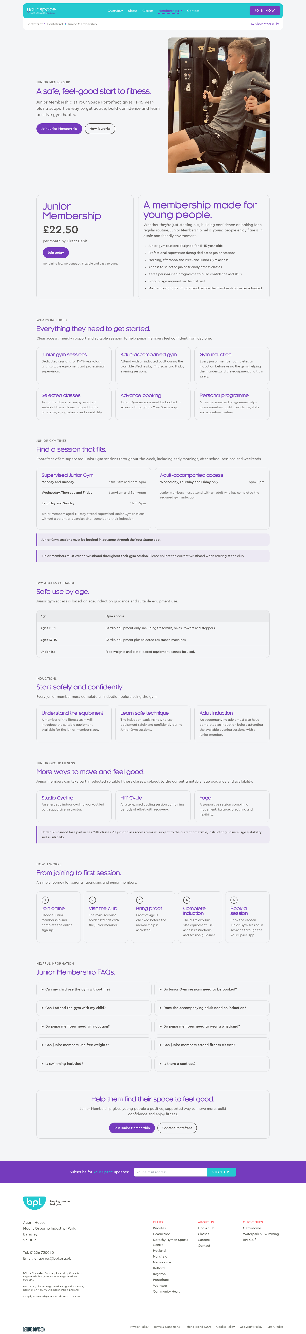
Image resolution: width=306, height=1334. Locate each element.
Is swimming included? (64, 1063)
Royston (159, 1274)
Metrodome (162, 1262)
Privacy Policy (139, 1326)
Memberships (168, 10)
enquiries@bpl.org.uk (52, 1258)
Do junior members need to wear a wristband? (201, 1026)
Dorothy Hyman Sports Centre (170, 1242)
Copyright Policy (251, 1326)
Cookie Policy (225, 1326)
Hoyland (159, 1250)
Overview (115, 10)
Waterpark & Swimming (261, 1234)
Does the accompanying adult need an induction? (204, 1008)
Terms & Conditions (167, 1326)
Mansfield (160, 1256)
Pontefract (34, 24)
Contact (193, 10)
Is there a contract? (179, 1063)
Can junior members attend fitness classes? (199, 1045)
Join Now (265, 10)
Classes (147, 10)
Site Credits (275, 1326)
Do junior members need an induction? (77, 1026)
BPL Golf (249, 1240)
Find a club (206, 1228)
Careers (204, 1240)
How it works (100, 128)
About (132, 10)
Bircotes (159, 1228)
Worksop (160, 1285)
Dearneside (161, 1234)
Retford (159, 1268)
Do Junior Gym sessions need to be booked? (200, 989)
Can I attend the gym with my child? (75, 1008)
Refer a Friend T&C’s (198, 1326)
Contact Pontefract (177, 1128)
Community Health (167, 1291)
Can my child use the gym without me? (77, 989)
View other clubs (267, 24)
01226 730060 (42, 1253)
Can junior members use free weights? (77, 1045)
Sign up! (221, 1172)
